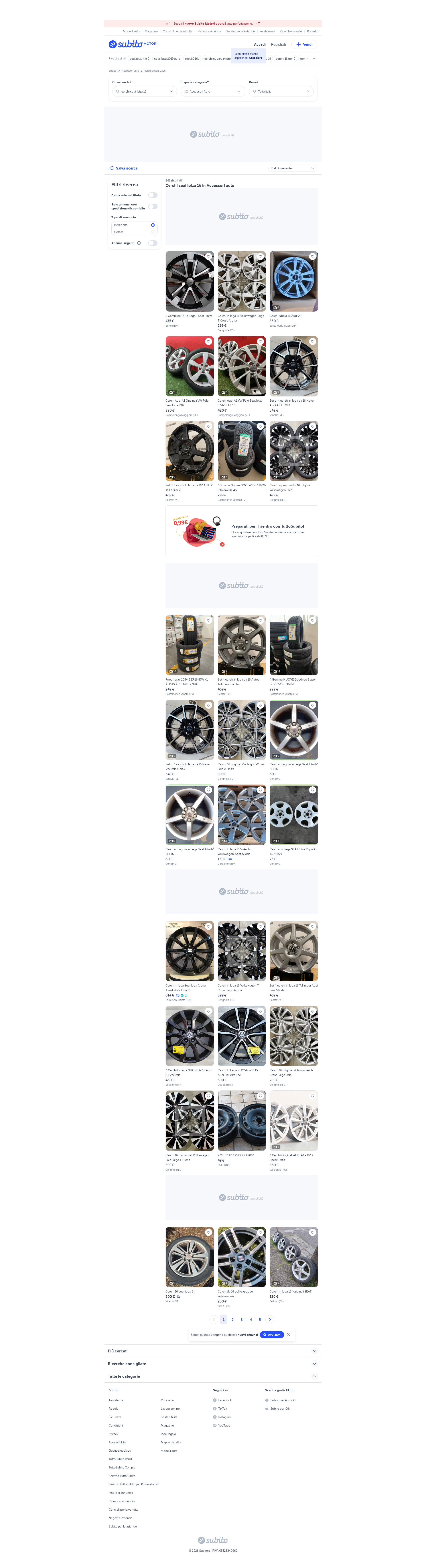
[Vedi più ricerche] (313, 58)
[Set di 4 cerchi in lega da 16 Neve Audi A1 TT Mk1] (294, 376)
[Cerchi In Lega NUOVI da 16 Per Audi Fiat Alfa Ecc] (242, 1046)
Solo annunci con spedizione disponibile (128, 206)
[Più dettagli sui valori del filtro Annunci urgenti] (138, 243)
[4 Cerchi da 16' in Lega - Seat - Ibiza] (190, 291)
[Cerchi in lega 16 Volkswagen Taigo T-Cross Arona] (242, 291)
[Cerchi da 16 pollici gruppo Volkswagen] (242, 1267)
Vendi (308, 44)
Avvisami (274, 1335)
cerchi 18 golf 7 (285, 59)
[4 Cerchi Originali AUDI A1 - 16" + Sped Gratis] (294, 1131)
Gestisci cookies (120, 1450)
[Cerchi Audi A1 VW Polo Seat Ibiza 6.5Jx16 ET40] (242, 376)
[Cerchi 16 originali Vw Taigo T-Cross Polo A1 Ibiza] (242, 740)
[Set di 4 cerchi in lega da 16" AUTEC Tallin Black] (190, 461)
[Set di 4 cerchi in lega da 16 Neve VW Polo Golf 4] (190, 740)
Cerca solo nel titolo (126, 195)
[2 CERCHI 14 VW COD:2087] (242, 1131)
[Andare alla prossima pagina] (269, 1319)
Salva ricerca (127, 168)
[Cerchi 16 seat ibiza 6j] (190, 1267)
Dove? (253, 82)
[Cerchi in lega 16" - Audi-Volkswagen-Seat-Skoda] (242, 825)
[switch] (153, 195)
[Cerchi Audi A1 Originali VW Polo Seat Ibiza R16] (190, 376)
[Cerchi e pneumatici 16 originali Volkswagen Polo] (294, 461)
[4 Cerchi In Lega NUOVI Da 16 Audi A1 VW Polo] (190, 1046)
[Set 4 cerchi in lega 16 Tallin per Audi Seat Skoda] (294, 961)
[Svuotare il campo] (171, 91)
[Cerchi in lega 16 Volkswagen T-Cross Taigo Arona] (242, 961)
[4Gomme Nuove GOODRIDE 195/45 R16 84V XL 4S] (242, 461)
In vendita (120, 225)
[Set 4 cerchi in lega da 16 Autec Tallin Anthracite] (242, 655)
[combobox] (144, 91)
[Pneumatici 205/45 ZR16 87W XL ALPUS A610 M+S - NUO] (190, 655)
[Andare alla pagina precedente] (213, 1319)
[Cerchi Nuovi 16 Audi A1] (294, 291)
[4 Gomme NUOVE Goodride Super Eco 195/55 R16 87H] (294, 655)
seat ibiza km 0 (139, 59)
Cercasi (119, 232)
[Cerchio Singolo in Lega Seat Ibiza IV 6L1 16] (294, 740)
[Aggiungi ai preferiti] (208, 256)
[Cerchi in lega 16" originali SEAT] (294, 1267)
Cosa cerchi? (121, 82)
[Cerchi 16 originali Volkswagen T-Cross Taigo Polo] (294, 1046)
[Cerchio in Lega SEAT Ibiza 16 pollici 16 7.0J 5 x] (294, 825)
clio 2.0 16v (192, 59)
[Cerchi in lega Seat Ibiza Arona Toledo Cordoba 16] (190, 961)
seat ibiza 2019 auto (167, 59)
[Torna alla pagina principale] (134, 44)
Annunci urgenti (122, 243)
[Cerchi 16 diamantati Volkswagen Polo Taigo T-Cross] (190, 1131)
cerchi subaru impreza (219, 59)
